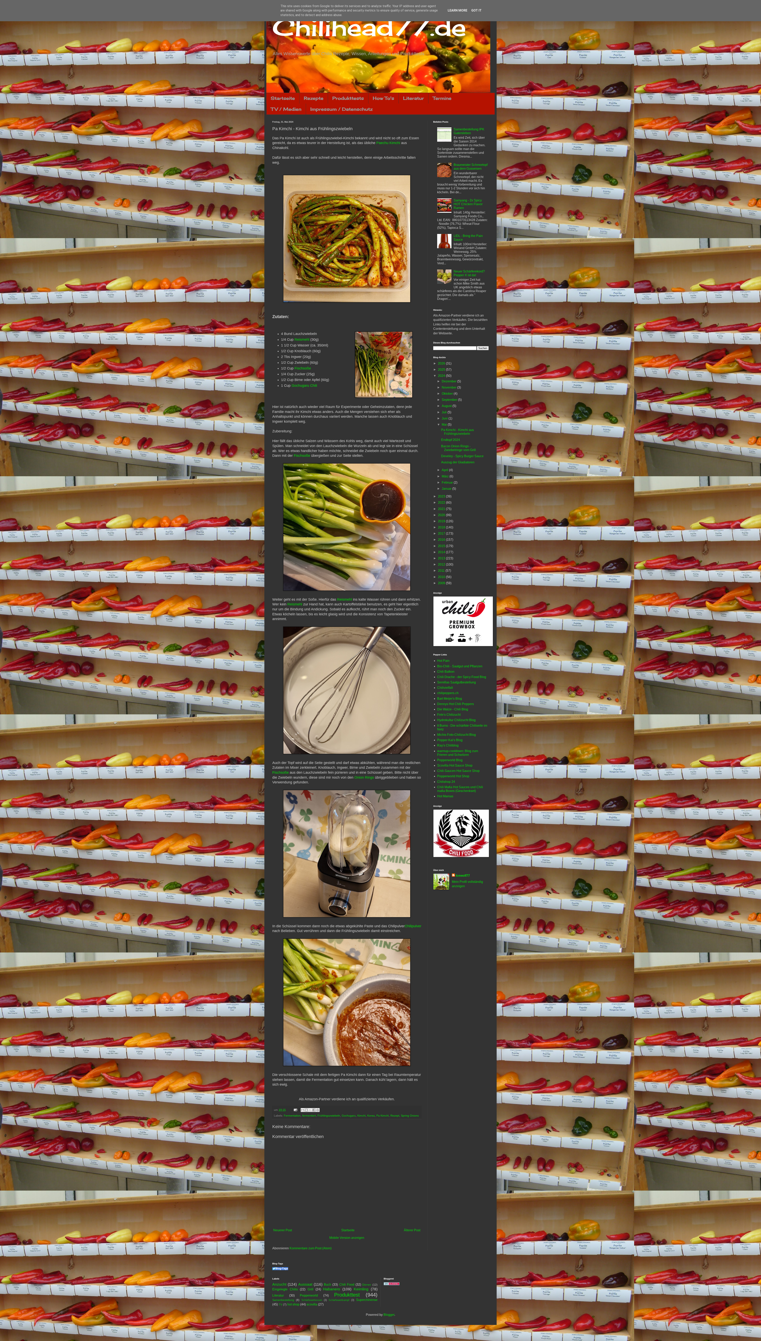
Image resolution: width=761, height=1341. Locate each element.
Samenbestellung (283, 1300)
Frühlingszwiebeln (328, 1115)
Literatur (413, 98)
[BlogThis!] (306, 1110)
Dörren (366, 1284)
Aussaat (305, 1284)
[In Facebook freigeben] (314, 1110)
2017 (442, 533)
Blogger (388, 1314)
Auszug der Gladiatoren (457, 462)
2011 (442, 570)
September (450, 399)
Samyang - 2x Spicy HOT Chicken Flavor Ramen (468, 204)
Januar (447, 488)
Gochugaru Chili (304, 386)
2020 (442, 515)
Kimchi (361, 1115)
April (445, 470)
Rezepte (313, 98)
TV (280, 1304)
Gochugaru (349, 1115)
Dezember (449, 381)
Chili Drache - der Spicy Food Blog (461, 677)
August (447, 406)
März (445, 476)
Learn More (457, 10)
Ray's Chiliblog (448, 745)
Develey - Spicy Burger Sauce (462, 456)
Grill (310, 1289)
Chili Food (346, 1284)
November (449, 387)
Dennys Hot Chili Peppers (455, 704)
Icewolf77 (463, 875)
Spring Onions (410, 1115)
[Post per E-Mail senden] (295, 1109)
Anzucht (279, 1284)
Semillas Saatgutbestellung (456, 682)
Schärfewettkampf (339, 1300)
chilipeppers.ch (448, 693)
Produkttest (347, 1295)
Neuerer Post (282, 1230)
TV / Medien (286, 109)
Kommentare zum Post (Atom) (311, 1248)
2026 (442, 363)
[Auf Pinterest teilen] (318, 1110)
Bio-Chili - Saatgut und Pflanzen (459, 666)
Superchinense (367, 1300)
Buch (327, 1284)
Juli (444, 412)
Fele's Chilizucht (449, 714)
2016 (442, 539)
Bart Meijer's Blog (449, 698)
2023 (442, 496)
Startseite (283, 98)
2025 (442, 369)
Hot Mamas (445, 796)
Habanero (331, 1289)
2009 (442, 583)
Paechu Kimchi (388, 143)
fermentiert (309, 1115)
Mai (445, 424)
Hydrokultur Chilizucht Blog (456, 720)
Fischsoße (302, 368)
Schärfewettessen (311, 1300)
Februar (448, 482)
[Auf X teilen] (310, 1110)
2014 (442, 552)
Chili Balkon (445, 671)
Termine (442, 98)
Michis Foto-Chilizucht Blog (456, 734)
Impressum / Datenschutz (341, 109)
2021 (442, 509)
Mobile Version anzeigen (346, 1237)
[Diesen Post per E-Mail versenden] (303, 1110)
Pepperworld (309, 1295)
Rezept (394, 1115)
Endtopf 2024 (450, 440)
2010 (442, 577)
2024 (442, 375)
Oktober (448, 393)
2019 (442, 521)
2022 (442, 502)
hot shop (293, 1304)
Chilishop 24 (446, 781)
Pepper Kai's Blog (450, 740)
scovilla (312, 1304)
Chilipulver (413, 926)
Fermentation (292, 1115)
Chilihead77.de (369, 27)
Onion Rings (364, 777)
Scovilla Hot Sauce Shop (454, 765)
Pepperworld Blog (450, 760)
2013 (442, 558)
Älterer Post (412, 1230)
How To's (383, 98)
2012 (442, 564)
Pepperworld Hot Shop (453, 776)
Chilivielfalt (445, 687)
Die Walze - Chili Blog (452, 709)
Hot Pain (443, 660)
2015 (442, 546)
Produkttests (348, 98)
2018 (442, 527)
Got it (476, 10)
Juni (445, 418)
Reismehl (301, 340)
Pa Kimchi (382, 1115)
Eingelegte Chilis (285, 1289)
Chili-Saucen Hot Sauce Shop (458, 770)
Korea (371, 1115)
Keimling (361, 1289)
